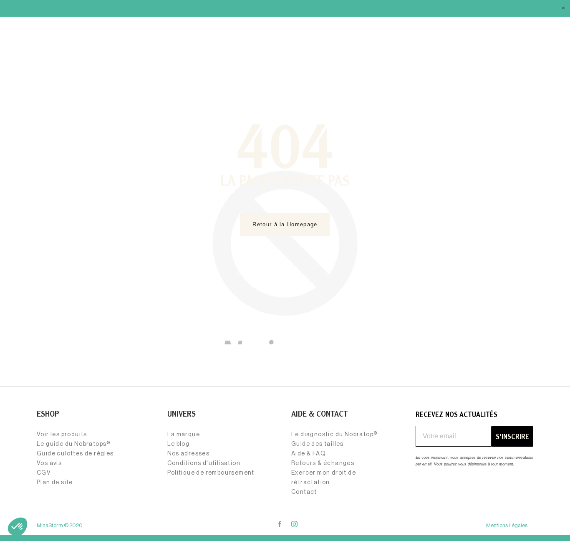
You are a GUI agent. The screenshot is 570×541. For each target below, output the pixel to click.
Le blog (178, 444)
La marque (183, 434)
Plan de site (55, 482)
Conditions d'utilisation (204, 463)
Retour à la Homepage (284, 224)
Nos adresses (188, 454)
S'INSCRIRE (512, 436)
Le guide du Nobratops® (74, 444)
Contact (304, 492)
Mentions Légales (506, 525)
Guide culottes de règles (75, 454)
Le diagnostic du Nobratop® (334, 434)
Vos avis (49, 463)
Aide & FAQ (308, 454)
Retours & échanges (322, 463)
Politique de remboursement (211, 473)
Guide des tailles (317, 444)
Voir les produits (62, 434)
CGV (44, 473)
